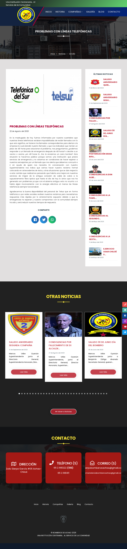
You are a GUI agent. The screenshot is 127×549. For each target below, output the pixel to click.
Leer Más (24, 375)
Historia (45, 504)
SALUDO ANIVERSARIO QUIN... (110, 82)
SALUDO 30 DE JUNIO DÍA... (109, 133)
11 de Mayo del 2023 (96, 242)
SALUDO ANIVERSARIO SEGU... (110, 97)
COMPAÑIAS (74, 11)
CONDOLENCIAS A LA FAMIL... (99, 196)
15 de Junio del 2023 (96, 201)
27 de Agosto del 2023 (97, 124)
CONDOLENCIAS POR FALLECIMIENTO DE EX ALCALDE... (20, 345)
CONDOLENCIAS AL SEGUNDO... (98, 217)
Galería (90, 11)
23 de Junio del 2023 (96, 160)
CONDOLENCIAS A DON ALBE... (100, 176)
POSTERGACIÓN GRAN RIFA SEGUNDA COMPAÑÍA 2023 (102, 348)
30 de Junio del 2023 (96, 139)
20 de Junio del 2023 (96, 180)
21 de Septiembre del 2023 (98, 103)
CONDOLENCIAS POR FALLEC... (99, 119)
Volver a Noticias (64, 411)
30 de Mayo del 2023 (96, 221)
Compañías (58, 504)
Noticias (62, 54)
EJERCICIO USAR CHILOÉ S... (110, 251)
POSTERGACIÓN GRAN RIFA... (100, 155)
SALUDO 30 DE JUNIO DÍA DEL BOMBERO (62, 343)
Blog (101, 11)
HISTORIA (60, 11)
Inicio (49, 11)
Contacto (114, 11)
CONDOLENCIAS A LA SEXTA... (99, 238)
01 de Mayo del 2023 (96, 257)
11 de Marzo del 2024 (96, 88)
